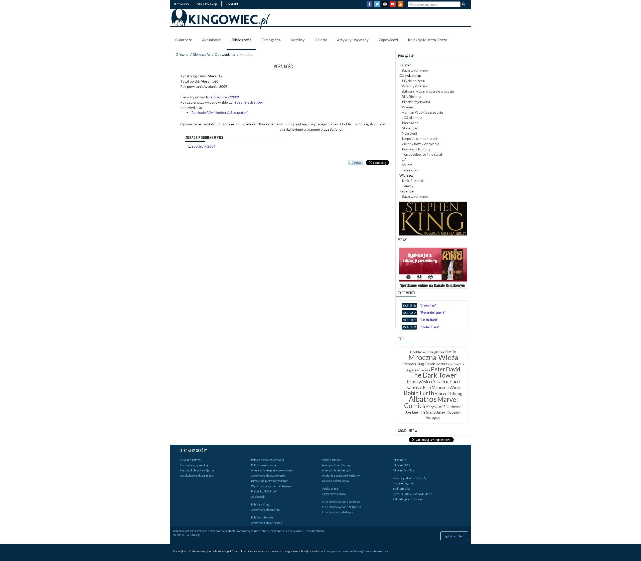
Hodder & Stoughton (427, 352)
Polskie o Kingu (260, 504)
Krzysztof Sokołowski (444, 406)
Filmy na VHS (401, 459)
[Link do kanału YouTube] (393, 6)
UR (404, 159)
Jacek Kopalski (448, 412)
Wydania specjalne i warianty (341, 475)
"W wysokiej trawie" (432, 312)
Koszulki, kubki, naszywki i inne (412, 493)
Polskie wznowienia (263, 465)
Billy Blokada (411, 96)
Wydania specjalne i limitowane (271, 486)
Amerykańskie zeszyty (336, 470)
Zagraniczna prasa (334, 493)
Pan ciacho (410, 123)
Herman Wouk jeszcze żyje (422, 112)
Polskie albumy (331, 459)
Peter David (445, 369)
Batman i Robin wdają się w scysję (428, 91)
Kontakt (231, 4)
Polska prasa (330, 488)
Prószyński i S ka (424, 381)
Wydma (408, 107)
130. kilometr (412, 117)
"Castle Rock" (428, 320)
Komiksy (298, 40)
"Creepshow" (427, 305)
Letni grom (410, 170)
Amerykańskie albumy (336, 465)
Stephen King (413, 364)
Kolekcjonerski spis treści (197, 475)
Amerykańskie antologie (266, 522)
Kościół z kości (413, 180)
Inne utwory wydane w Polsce (341, 501)
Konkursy (181, 4)
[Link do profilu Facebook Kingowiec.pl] (370, 6)
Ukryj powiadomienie (338, 551)
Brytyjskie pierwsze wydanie (269, 480)
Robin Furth (419, 392)
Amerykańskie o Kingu (265, 509)
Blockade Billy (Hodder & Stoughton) (220, 112)
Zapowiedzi (388, 40)
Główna (182, 54)
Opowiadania (225, 54)
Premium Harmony (416, 149)
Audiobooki (258, 496)
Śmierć (407, 165)
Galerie (321, 40)
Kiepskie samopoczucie (420, 138)
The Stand (427, 412)
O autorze (183, 40)
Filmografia (271, 40)
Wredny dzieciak (414, 86)
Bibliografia (241, 40)
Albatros (423, 398)
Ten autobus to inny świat (422, 154)
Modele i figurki (403, 483)
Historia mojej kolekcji (194, 465)
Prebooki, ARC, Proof (264, 491)
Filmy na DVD (401, 465)
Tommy (407, 186)
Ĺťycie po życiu (413, 81)
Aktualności (212, 40)
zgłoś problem (454, 536)
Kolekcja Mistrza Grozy (427, 40)
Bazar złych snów (248, 102)
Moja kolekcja (207, 4)
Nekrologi (409, 133)
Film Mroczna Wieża (442, 387)
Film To (450, 352)
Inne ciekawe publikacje (337, 512)
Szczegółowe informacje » (370, 551)
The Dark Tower (433, 375)
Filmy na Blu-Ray (403, 470)
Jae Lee (411, 412)
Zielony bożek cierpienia (420, 144)
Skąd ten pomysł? (191, 459)
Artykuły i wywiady (353, 40)
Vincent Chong (448, 393)
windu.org (193, 534)
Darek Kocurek (437, 364)
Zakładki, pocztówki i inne (409, 499)
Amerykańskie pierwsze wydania (272, 470)
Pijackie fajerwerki (416, 102)
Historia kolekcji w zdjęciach (198, 470)
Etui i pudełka (401, 488)
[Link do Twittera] (377, 6)
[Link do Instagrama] (385, 6)
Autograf (433, 417)
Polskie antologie (262, 517)
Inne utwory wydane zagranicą (341, 506)
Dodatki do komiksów (335, 480)
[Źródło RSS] (401, 6)
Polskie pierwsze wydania (267, 459)
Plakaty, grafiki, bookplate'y (409, 478)
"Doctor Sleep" (429, 327)
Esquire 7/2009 (226, 97)
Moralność (410, 128)
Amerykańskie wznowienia (268, 475)
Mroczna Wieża (433, 357)
